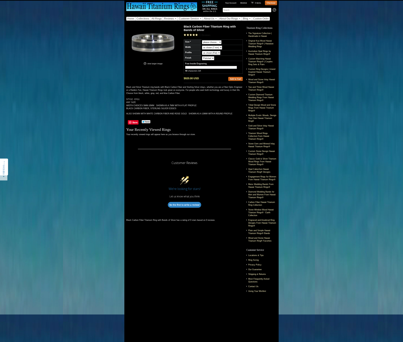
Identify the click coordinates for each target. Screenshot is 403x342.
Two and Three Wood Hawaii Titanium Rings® (261, 88)
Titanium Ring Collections (259, 28)
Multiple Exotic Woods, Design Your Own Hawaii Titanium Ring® (262, 118)
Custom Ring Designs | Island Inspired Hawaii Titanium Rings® (261, 72)
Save (135, 122)
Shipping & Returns (257, 274)
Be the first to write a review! (184, 204)
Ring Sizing (253, 260)
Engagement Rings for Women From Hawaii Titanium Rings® (262, 178)
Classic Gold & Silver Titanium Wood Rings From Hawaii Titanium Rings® (262, 162)
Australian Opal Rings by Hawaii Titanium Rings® (259, 52)
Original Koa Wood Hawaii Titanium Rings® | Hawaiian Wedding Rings (260, 44)
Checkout (271, 3)
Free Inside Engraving (196, 63)
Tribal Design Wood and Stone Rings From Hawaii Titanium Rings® (262, 108)
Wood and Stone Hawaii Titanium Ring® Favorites (260, 239)
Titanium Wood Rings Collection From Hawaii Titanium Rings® (258, 136)
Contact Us (253, 286)
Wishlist (243, 3)
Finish (188, 58)
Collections (142, 18)
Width (188, 47)
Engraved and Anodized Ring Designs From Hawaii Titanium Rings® (262, 223)
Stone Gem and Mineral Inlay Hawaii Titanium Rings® (261, 145)
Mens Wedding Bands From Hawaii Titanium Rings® (261, 185)
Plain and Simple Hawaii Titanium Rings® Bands (259, 231)
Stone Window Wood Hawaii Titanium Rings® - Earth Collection (261, 213)
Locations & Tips (256, 255)
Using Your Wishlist (257, 291)
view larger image (155, 64)
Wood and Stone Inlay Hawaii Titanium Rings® (261, 80)
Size (187, 42)
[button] (3, 171)
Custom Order (261, 18)
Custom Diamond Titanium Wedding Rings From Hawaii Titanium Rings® (261, 97)
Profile (188, 52)
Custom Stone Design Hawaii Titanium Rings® (261, 152)
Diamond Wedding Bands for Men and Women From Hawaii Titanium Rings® (262, 195)
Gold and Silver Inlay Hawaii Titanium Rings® (261, 127)
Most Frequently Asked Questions (258, 280)
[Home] (161, 8)
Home (130, 18)
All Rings (156, 18)
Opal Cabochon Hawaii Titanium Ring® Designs (259, 170)
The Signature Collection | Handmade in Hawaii (260, 34)
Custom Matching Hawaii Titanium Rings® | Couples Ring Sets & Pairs (260, 62)
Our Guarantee (255, 269)
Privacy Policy (254, 265)
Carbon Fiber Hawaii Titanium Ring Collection (261, 203)
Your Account (230, 3)
